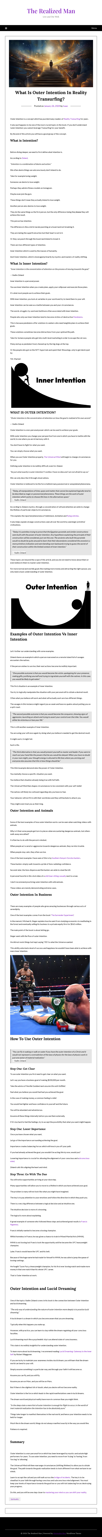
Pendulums (78, 317)
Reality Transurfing (72, 119)
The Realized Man (51, 11)
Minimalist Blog (59, 1533)
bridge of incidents (62, 1477)
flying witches (73, 516)
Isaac (65, 106)
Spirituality (15, 1499)
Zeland (25, 158)
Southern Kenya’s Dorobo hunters (66, 858)
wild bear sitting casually (55, 876)
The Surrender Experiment (62, 915)
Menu (94, 28)
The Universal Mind (52, 457)
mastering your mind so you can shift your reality (65, 1492)
